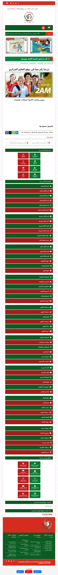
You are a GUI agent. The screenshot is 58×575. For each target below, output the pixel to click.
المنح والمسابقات (45, 296)
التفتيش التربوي (45, 417)
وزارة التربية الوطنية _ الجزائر (35, 542)
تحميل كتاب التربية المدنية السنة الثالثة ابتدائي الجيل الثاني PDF (16, 49)
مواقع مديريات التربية (34, 554)
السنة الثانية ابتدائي (44, 195)
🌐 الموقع (20, 571)
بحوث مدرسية (46, 442)
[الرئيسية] (49, 27)
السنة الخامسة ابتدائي (43, 210)
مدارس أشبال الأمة (44, 240)
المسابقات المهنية (44, 337)
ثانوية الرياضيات (45, 265)
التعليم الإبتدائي (48, 541)
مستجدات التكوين (44, 307)
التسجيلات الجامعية (44, 277)
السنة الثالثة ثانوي (44, 256)
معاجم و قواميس (45, 391)
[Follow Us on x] (14, 561)
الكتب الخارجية (45, 372)
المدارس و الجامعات (44, 281)
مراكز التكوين (46, 326)
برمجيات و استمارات (44, 342)
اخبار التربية (46, 351)
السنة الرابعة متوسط (44, 230)
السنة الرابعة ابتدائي (44, 205)
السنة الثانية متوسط (24, 63)
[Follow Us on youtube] (11, 561)
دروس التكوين (45, 331)
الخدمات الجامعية (44, 301)
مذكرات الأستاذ (45, 407)
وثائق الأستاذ (46, 398)
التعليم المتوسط (33, 63)
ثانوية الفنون (46, 270)
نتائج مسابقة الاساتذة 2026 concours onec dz (41, 49)
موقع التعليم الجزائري (25, 540)
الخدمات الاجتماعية (44, 361)
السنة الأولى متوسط (44, 216)
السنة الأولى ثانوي (44, 246)
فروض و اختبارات (44, 433)
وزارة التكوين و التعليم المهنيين (37, 550)
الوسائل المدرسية (44, 377)
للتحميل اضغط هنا (46, 126)
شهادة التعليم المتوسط (43, 235)
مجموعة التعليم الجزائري (24, 553)
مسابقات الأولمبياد (44, 447)
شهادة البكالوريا (45, 261)
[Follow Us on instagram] (9, 561)
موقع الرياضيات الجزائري (24, 545)
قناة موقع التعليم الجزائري (24, 549)
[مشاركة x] (10, 132)
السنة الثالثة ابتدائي (44, 200)
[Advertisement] (27, 113)
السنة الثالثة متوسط (44, 226)
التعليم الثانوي (49, 543)
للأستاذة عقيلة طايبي (24, 561)
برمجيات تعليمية (45, 412)
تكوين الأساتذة (45, 422)
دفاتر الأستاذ (46, 402)
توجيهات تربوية (45, 428)
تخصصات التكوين (44, 321)
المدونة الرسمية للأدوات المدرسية (12, 550)
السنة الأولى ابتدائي (44, 191)
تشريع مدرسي (45, 356)
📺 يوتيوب (28, 571)
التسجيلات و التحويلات (43, 347)
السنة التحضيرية (45, 186)
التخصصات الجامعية (44, 286)
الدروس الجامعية (44, 291)
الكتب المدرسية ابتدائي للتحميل (12, 542)
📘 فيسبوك (37, 571)
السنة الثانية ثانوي (44, 251)
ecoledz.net (41, 563)
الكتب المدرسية (45, 367)
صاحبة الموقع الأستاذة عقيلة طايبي (11, 555)
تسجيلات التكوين (45, 312)
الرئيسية (39, 63)
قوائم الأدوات (45, 382)
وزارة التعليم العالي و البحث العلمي (35, 546)
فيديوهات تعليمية (44, 437)
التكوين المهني (48, 549)
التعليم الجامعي (48, 545)
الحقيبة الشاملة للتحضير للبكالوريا (12, 546)
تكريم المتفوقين (45, 452)
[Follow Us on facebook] (6, 561)
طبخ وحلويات (46, 316)
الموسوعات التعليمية (43, 387)
